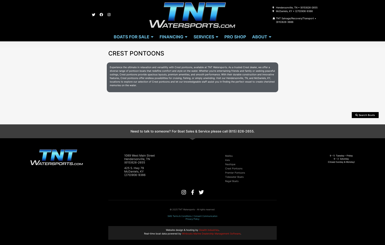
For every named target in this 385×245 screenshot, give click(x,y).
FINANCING (171, 36)
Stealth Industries (209, 229)
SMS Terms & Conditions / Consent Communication (192, 216)
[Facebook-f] (192, 192)
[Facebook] (101, 14)
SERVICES (204, 36)
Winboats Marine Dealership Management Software (211, 233)
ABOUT (259, 36)
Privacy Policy (192, 219)
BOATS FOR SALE (131, 36)
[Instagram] (109, 14)
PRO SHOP (235, 36)
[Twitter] (93, 14)
